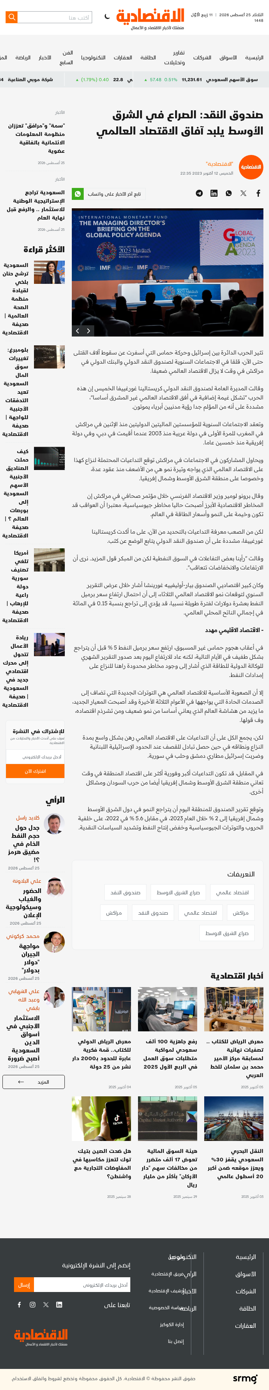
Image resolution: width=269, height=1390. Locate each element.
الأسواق (228, 57)
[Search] (12, 17)
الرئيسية (254, 57)
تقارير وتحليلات (174, 57)
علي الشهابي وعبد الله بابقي (24, 999)
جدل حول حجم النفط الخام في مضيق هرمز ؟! (24, 843)
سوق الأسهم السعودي (232, 79)
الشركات (202, 57)
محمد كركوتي (23, 935)
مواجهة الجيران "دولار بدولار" (29, 957)
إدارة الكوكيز (172, 1324)
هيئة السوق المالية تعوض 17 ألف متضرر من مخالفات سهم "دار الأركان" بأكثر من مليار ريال (169, 1167)
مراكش (241, 912)
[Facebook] (19, 1304)
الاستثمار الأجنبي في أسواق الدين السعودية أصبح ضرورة (23, 1038)
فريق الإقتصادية (167, 1274)
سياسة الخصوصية (166, 1307)
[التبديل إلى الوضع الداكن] (106, 17)
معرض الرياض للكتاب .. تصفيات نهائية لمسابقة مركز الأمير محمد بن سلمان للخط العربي (234, 1058)
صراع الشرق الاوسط (178, 892)
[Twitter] (46, 1305)
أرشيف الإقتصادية (166, 1290)
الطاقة (148, 57)
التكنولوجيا (93, 57)
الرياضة (22, 57)
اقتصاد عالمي (232, 892)
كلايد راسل (28, 817)
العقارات (123, 57)
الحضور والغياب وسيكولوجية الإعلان (23, 902)
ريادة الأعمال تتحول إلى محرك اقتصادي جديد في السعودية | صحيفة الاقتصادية (15, 671)
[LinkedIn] (59, 1304)
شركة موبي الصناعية (66, 79)
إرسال (24, 1284)
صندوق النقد (125, 892)
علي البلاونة (27, 880)
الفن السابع (66, 57)
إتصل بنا (176, 1341)
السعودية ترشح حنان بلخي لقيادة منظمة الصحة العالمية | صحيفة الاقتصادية (15, 298)
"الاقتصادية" (219, 163)
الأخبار (45, 57)
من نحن (176, 1257)
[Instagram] (32, 1304)
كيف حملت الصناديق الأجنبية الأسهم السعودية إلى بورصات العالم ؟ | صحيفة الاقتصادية (15, 493)
